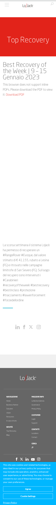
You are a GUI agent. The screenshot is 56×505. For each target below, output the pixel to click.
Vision (8, 413)
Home (8, 401)
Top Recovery (11, 431)
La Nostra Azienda (38, 401)
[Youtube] (33, 459)
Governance (36, 405)
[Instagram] (38, 459)
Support (34, 423)
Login (33, 419)
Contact (34, 437)
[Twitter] (21, 459)
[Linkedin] (27, 459)
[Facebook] (16, 459)
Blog (7, 435)
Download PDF (15, 94)
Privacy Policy (36, 409)
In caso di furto (11, 421)
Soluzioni (9, 409)
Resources (10, 417)
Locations (35, 433)
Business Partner (12, 405)
